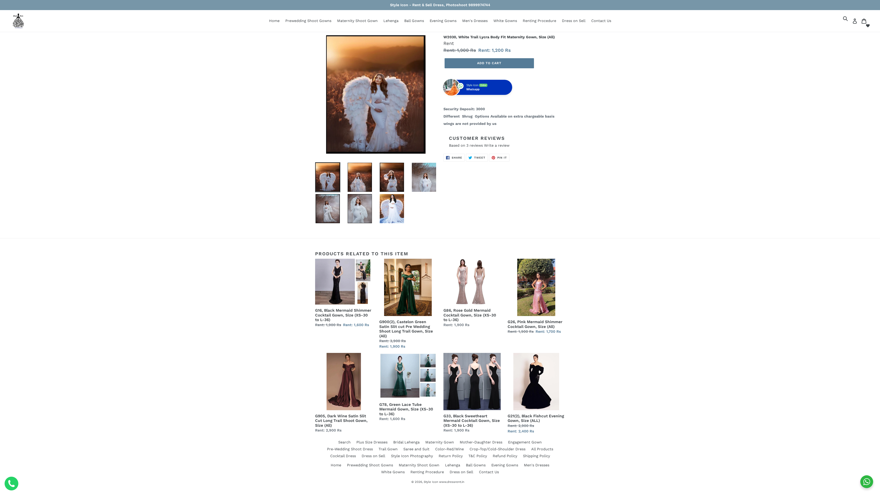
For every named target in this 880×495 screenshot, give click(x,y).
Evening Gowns (443, 21)
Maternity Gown (439, 442)
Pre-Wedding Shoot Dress (350, 449)
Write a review (496, 145)
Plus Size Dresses (372, 442)
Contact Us (601, 21)
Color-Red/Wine (449, 449)
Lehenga (391, 21)
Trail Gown (388, 449)
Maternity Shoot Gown (357, 21)
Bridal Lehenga (406, 442)
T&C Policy (477, 456)
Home (274, 21)
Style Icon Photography (412, 456)
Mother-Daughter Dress (481, 442)
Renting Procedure (539, 21)
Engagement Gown (525, 442)
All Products (542, 449)
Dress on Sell (574, 21)
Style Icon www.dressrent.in (444, 482)
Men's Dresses (475, 21)
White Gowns (505, 21)
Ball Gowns (414, 21)
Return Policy (451, 456)
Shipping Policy (536, 456)
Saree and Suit (416, 449)
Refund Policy (505, 456)
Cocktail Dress (343, 456)
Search (344, 442)
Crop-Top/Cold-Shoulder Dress (497, 449)
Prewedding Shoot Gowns (308, 21)
